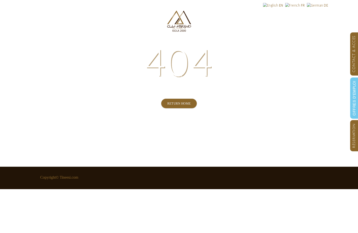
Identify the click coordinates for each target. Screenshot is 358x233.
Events (232, 21)
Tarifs (122, 21)
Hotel (45, 21)
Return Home (179, 103)
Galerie (262, 21)
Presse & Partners (298, 21)
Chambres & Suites (83, 21)
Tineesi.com (69, 177)
